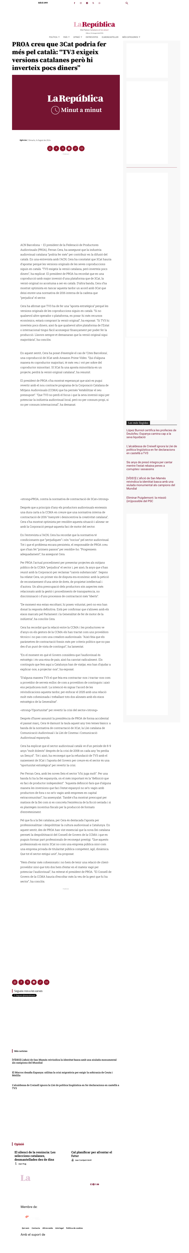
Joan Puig (22, 1163)
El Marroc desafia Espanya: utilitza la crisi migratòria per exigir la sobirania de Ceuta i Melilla (62, 1074)
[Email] (82, 148)
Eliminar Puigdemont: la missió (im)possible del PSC (146, 499)
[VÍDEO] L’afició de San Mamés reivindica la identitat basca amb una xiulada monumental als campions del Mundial (64, 1061)
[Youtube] (98, 1184)
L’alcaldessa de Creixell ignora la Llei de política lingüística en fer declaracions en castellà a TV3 (65, 1086)
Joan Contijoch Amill (83, 1160)
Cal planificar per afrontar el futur (91, 1154)
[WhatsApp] (99, 3)
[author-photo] (16, 1163)
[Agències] (15, 140)
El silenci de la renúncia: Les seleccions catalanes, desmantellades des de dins (35, 1155)
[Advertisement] (66, 197)
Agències (23, 140)
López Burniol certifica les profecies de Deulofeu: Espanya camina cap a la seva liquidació (151, 433)
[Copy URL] (75, 148)
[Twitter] (93, 3)
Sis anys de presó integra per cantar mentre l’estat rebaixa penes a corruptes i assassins (149, 465)
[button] (127, 3)
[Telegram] (87, 3)
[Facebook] (74, 3)
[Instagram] (80, 3)
